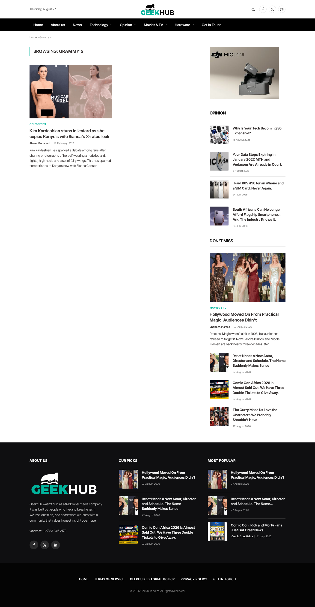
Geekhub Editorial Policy (152, 579)
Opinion (126, 25)
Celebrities (38, 124)
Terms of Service (109, 579)
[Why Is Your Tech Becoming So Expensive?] (219, 134)
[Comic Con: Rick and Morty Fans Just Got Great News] (217, 531)
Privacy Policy (194, 579)
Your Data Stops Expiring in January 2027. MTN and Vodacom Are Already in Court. (257, 159)
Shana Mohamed (40, 143)
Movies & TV (153, 25)
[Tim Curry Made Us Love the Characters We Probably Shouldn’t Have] (219, 416)
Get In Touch (212, 25)
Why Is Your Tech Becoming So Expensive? (257, 130)
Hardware (182, 25)
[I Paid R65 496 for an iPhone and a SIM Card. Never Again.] (219, 189)
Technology (99, 25)
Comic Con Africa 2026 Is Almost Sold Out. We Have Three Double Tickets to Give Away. (258, 388)
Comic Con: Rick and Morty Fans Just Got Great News (256, 527)
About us (58, 25)
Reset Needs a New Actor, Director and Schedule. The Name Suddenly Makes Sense (259, 361)
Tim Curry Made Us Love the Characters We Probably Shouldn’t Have (255, 415)
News (77, 25)
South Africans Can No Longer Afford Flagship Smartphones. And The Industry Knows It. (257, 214)
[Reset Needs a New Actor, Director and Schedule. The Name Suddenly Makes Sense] (219, 362)
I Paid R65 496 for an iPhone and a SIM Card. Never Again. (258, 185)
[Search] (253, 9)
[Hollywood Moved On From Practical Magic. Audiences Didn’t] (247, 277)
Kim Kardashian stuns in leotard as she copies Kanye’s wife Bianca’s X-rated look (69, 133)
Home (38, 25)
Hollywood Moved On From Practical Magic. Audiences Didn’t (244, 317)
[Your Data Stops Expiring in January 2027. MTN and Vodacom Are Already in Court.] (219, 161)
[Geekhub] (157, 9)
